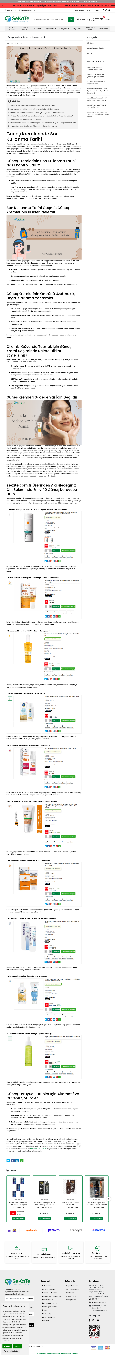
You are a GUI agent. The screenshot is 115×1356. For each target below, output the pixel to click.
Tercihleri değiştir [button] (11, 1351)
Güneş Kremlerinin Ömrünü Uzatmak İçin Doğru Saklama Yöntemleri (37, 112)
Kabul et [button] (7, 1346)
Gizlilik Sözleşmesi (48, 1289)
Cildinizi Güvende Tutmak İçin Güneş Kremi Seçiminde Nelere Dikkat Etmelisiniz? (41, 116)
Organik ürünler (72, 1286)
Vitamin (90, 53)
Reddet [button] (17, 1346)
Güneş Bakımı (71, 1300)
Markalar (45, 1321)
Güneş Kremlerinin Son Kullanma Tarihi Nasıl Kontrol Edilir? (33, 106)
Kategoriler (70, 1281)
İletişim (96, 10)
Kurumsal (45, 1281)
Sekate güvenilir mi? (49, 1307)
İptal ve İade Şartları (49, 1303)
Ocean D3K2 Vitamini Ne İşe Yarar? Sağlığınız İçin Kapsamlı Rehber (98, 114)
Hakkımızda (46, 1286)
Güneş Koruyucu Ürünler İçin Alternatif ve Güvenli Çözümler (33, 126)
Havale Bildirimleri (48, 1317)
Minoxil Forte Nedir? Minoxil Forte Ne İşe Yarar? (96, 106)
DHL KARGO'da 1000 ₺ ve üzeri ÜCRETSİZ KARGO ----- (78, 5)
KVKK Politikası (47, 1300)
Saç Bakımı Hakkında (95, 48)
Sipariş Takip (79, 10)
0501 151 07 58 (96, 1299)
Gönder (30, 1299)
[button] (104, 19)
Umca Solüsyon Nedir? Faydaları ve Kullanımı (95, 68)
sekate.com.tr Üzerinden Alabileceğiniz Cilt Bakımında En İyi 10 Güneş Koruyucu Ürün (43, 123)
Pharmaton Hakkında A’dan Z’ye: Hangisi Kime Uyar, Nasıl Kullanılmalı (97, 91)
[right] (109, 1198)
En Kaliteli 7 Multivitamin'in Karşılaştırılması (96, 82)
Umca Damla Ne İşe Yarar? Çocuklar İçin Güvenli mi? (96, 75)
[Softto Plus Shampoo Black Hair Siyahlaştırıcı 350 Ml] (18, 1187)
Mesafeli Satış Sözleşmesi (51, 1296)
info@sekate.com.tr (38, 1148)
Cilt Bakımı (91, 43)
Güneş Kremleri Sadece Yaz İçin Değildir (26, 119)
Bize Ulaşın (94, 1281)
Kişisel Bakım (71, 1296)
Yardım (89, 10)
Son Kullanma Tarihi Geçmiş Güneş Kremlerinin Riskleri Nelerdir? (35, 109)
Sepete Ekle (20, 1218)
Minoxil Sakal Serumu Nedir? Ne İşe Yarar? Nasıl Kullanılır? (97, 99)
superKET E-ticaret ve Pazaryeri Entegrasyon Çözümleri (57, 1354)
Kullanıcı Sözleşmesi (49, 1293)
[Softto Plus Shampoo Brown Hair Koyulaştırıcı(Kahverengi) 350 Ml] (44, 1187)
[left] (6, 1198)
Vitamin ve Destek (72, 1289)
